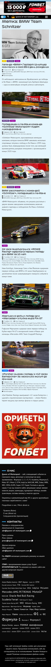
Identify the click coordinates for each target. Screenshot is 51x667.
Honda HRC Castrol (27, 585)
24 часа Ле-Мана (8, 72)
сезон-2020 (24, 628)
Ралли (15, 614)
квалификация (36, 625)
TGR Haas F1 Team (25, 600)
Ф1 (36, 613)
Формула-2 (25, 620)
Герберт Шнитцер (6, 74)
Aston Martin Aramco (9, 582)
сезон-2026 (35, 631)
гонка (22, 261)
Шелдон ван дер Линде (17, 265)
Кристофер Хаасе (39, 261)
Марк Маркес (6, 614)
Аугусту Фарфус (16, 261)
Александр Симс (6, 261)
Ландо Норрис (7, 609)
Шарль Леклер (7, 625)
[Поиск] (8, 16)
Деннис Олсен (10, 387)
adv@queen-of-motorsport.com (15, 530)
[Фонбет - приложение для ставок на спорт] (25, 7)
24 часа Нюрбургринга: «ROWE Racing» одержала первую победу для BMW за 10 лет (23, 251)
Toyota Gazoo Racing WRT (10, 603)
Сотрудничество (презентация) (15, 516)
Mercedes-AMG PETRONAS (16, 591)
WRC (40, 603)
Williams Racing (31, 603)
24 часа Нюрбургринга (10, 259)
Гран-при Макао (19, 325)
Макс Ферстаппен (37, 609)
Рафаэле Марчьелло (34, 325)
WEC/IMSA (10, 61)
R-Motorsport (31, 386)
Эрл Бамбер (43, 325)
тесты (43, 631)
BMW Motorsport (21, 72)
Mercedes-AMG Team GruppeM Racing (26, 323)
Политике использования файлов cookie (28, 654)
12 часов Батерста (8, 384)
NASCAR (5, 596)
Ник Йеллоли (37, 263)
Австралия (38, 386)
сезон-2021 (35, 628)
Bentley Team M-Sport (20, 384)
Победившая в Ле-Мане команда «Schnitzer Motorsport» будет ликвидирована (22, 126)
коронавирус (6, 628)
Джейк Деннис (18, 387)
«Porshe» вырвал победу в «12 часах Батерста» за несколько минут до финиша (25, 376)
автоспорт (28, 134)
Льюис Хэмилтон (20, 609)
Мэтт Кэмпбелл (23, 389)
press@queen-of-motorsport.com (16, 540)
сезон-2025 (26, 631)
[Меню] (46, 17)
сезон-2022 (6, 631)
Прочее (17, 61)
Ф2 (41, 614)
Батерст (43, 386)
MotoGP (37, 592)
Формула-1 (11, 619)
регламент (15, 628)
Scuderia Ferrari (10, 599)
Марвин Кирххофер (37, 387)
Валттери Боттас (16, 606)
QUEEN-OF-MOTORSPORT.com (27, 17)
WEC (43, 72)
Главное (5, 370)
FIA (19, 585)
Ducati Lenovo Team (9, 585)
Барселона (6, 606)
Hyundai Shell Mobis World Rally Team (14, 588)
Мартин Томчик (18, 263)
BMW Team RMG (21, 198)
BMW (15, 72)
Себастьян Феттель (25, 614)
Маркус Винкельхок (7, 263)
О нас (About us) (9, 513)
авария (16, 625)
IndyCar (35, 588)
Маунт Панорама (13, 389)
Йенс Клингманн (30, 261)
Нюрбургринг (6, 265)
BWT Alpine (23, 582)
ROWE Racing (40, 259)
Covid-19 (31, 582)
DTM (4, 61)
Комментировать (8, 75)
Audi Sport (20, 259)
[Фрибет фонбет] (25, 436)
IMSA (29, 588)
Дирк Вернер (27, 387)
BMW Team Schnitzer (33, 72)
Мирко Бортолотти (28, 263)
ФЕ (44, 614)
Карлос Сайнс (36, 606)
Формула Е (35, 619)
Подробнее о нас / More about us (15, 505)
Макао (26, 325)
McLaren (44, 587)
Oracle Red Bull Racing (21, 595)
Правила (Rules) (9, 510)
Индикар (27, 606)
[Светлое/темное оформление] (3, 17)
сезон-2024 (16, 631)
